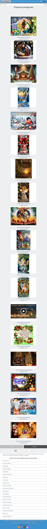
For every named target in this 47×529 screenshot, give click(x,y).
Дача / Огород (6, 507)
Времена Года (6, 482)
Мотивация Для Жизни (8, 488)
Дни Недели (5, 466)
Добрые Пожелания (7, 474)
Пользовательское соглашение (29, 522)
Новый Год (5, 513)
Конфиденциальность (16, 522)
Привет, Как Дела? (7, 485)
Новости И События (7, 502)
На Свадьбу (5, 480)
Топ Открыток (6, 460)
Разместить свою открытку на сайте (35, 520)
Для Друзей (5, 471)
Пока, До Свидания (7, 516)
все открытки (6, 1)
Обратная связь (21, 520)
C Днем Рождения (7, 469)
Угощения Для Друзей (8, 510)
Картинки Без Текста (7, 505)
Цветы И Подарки (7, 496)
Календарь (5, 477)
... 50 (31, 450)
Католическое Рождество (25, 179)
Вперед (34, 446)
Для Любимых (6, 494)
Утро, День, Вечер (7, 463)
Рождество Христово (25, 37)
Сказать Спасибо (7, 499)
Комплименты (6, 491)
